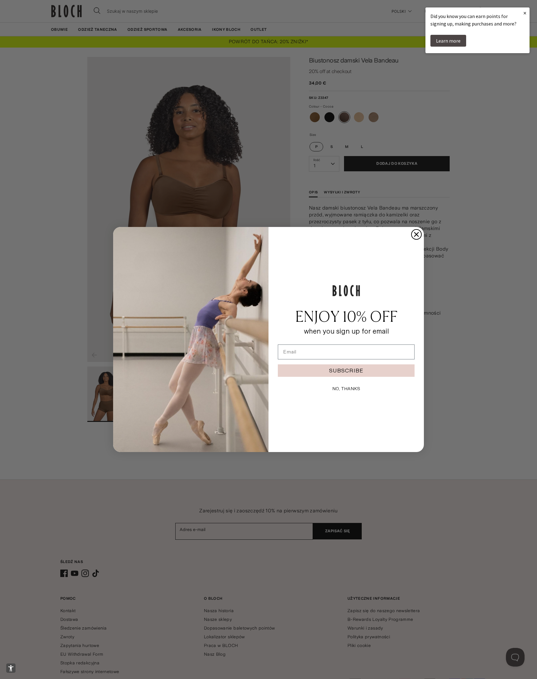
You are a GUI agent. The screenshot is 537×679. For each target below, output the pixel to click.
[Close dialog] (416, 234)
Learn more (448, 41)
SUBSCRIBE (346, 370)
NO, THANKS (346, 388)
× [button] (524, 13)
